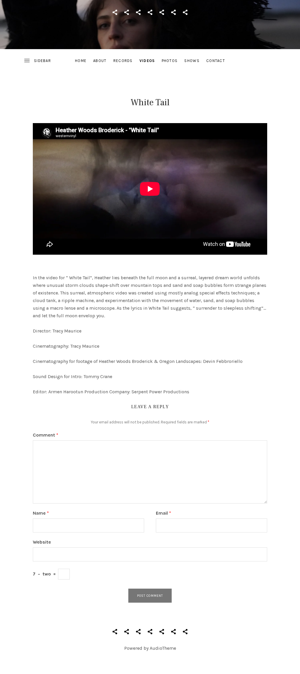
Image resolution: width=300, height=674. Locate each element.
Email (163, 513)
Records (123, 60)
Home (80, 60)
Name (41, 513)
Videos (147, 60)
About (100, 60)
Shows (192, 60)
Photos (170, 60)
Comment (45, 435)
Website (42, 542)
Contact (215, 60)
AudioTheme (163, 648)
